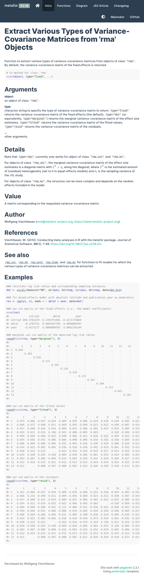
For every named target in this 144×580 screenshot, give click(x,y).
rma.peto (37, 262)
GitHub (135, 17)
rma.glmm (52, 262)
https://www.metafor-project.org (96, 221)
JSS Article (100, 5)
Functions (63, 5)
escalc (21, 290)
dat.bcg (115, 290)
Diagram (82, 5)
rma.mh (23, 262)
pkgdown (126, 567)
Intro (48, 5)
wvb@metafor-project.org (55, 221)
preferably (119, 571)
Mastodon (117, 17)
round (10, 338)
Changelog (121, 5)
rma (19, 301)
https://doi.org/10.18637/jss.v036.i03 (76, 244)
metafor (11, 5)
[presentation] (57, 167)
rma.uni (10, 262)
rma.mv (71, 262)
